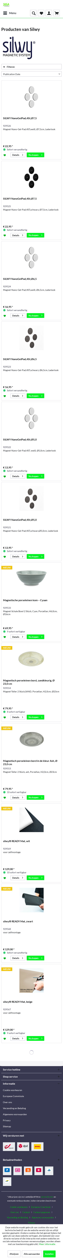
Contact (26, 1212)
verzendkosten (47, 1197)
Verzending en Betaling (14, 1108)
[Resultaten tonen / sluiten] (33, 13)
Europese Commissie (13, 1096)
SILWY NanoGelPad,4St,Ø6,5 (20, 278)
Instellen (49, 1253)
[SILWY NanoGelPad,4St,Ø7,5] (31, 97)
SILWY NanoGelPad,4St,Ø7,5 (20, 118)
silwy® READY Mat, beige (17, 1001)
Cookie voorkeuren (12, 1090)
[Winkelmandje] (56, 13)
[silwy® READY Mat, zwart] (31, 900)
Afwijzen (14, 1253)
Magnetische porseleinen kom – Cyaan (25, 600)
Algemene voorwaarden (15, 1114)
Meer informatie (47, 1244)
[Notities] (41, 13)
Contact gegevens (41, 1212)
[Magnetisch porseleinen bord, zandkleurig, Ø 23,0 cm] (31, 659)
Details (15, 154)
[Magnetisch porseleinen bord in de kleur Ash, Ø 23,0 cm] (31, 739)
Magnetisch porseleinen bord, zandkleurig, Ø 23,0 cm (29, 682)
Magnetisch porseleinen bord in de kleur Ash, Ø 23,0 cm (30, 762)
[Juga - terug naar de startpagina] (6, 5)
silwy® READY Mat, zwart (18, 921)
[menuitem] (9, 13)
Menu (12, 13)
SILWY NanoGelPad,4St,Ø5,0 (20, 439)
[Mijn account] (49, 13)
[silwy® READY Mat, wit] (31, 820)
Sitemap (7, 1126)
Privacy (6, 1120)
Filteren (10, 66)
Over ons (7, 1102)
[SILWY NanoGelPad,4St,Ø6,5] (31, 257)
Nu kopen (33, 154)
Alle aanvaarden (32, 1253)
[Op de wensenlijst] (5, 155)
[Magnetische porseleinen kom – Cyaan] (31, 579)
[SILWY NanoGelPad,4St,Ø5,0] (31, 418)
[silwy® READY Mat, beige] (31, 980)
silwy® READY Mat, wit (16, 841)
